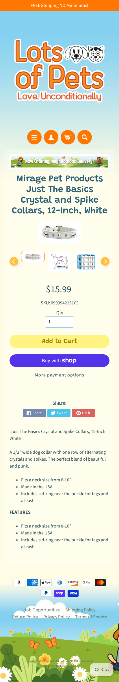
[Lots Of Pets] (59, 70)
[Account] (51, 137)
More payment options (59, 375)
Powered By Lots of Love (59, 666)
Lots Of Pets (58, 661)
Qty (59, 313)
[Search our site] (84, 137)
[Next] (105, 261)
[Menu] (34, 137)
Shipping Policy (80, 610)
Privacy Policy (56, 617)
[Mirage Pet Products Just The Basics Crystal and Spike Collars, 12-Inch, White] (33, 256)
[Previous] (14, 261)
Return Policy (25, 617)
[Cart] (68, 137)
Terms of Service (91, 617)
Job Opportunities (42, 610)
